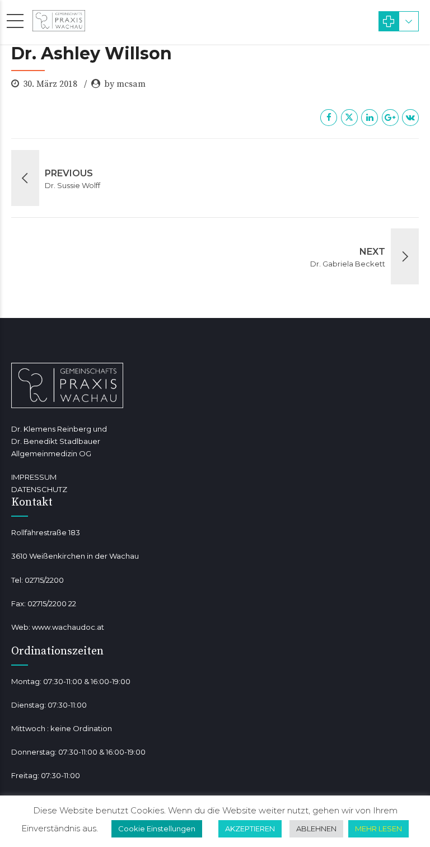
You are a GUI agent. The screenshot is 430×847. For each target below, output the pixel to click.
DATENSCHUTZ (39, 489)
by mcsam (125, 84)
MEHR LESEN (378, 828)
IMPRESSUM (34, 476)
